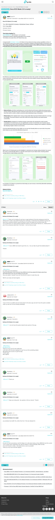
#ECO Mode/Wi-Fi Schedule (12, 24)
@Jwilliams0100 (6, 347)
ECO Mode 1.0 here (14, 42)
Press (47, 498)
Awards (47, 502)
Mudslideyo (9, 238)
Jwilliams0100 (10, 295)
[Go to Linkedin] (52, 509)
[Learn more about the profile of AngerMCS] (5, 413)
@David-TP (5, 219)
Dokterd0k (9, 211)
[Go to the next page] (48, 12)
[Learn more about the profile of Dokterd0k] (5, 212)
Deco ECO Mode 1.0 (7, 190)
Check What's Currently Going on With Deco (14, 195)
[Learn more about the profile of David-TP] (5, 17)
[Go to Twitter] (49, 509)
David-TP (12, 16)
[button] (2, 2)
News (47, 500)
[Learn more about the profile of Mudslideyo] (5, 238)
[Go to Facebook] (46, 509)
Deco (14, 6)
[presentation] (4, 17)
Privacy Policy (4, 504)
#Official (32, 24)
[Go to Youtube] (44, 509)
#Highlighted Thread (24, 24)
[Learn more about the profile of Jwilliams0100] (5, 295)
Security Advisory (50, 504)
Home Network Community (6, 6)
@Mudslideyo (6, 269)
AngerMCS (9, 413)
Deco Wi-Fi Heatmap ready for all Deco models (15, 198)
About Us (3, 498)
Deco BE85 (8, 26)
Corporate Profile (5, 500)
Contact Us (3, 502)
